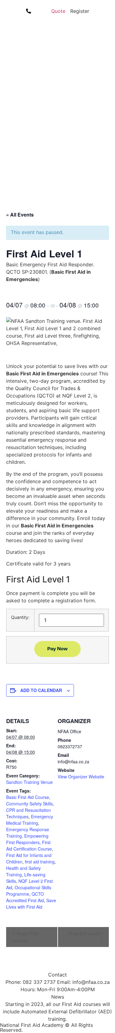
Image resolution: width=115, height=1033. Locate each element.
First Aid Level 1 (85, 933)
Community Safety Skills (29, 803)
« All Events (20, 214)
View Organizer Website (81, 776)
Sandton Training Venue (29, 782)
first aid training (40, 862)
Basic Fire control (25, 937)
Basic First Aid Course (27, 797)
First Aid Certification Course (29, 845)
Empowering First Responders (27, 839)
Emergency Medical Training (29, 819)
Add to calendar (41, 690)
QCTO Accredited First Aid (25, 897)
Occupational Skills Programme (28, 890)
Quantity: (20, 617)
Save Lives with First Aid (31, 903)
